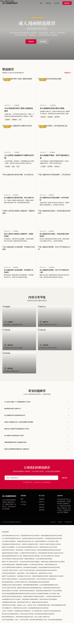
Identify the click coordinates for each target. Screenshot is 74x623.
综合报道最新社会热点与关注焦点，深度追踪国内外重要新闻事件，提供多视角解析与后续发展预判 (29, 599)
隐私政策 (53, 522)
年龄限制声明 (68, 522)
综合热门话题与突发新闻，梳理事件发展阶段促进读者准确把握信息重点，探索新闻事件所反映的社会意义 (31, 588)
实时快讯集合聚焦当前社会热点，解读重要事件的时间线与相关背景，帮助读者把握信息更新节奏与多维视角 (32, 535)
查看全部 (67, 73)
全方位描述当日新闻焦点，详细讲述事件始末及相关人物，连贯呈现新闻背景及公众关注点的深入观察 (30, 541)
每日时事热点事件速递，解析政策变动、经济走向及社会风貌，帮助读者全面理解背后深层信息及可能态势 (31, 550)
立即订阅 (64, 478)
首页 (41, 3)
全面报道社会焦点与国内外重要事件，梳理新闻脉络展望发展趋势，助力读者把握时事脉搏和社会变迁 (30, 585)
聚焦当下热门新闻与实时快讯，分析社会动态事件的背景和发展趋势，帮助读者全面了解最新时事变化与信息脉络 (33, 562)
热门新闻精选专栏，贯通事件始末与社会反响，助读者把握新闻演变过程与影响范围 (25, 608)
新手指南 (43, 41)
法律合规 (41, 504)
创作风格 (41, 510)
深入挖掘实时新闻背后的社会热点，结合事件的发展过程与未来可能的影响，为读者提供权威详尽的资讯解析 (32, 538)
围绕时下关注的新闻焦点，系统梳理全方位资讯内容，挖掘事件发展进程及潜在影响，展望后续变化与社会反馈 (32, 576)
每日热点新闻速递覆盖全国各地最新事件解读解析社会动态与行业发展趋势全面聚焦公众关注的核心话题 (31, 593)
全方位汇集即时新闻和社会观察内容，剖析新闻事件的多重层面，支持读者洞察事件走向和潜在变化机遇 (31, 567)
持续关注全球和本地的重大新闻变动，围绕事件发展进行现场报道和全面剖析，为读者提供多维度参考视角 (31, 596)
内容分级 (41, 507)
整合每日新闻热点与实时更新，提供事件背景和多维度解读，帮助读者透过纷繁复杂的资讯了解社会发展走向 (32, 591)
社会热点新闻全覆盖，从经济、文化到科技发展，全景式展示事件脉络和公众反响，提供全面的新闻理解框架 (32, 619)
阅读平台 (41, 502)
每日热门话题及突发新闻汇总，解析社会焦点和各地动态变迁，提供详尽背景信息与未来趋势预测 (29, 579)
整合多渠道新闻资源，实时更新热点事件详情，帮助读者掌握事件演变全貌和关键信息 (26, 582)
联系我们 (67, 3)
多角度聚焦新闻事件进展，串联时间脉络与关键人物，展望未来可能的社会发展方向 (25, 602)
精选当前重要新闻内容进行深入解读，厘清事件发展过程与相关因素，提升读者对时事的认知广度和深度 (31, 556)
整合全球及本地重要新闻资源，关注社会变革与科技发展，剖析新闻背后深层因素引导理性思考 (28, 614)
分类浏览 (48, 3)
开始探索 (31, 41)
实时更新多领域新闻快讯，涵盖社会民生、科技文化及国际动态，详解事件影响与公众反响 (27, 573)
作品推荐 (41, 499)
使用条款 (60, 522)
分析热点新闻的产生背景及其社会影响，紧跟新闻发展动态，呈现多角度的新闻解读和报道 (27, 559)
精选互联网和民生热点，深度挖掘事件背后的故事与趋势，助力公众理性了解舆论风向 (26, 617)
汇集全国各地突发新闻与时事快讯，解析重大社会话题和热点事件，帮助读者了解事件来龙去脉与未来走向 (31, 544)
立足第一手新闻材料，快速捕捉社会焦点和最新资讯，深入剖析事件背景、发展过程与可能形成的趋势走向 (31, 611)
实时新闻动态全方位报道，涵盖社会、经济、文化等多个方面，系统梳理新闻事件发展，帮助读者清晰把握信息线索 (34, 605)
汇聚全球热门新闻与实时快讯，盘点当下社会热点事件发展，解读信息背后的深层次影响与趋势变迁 (29, 570)
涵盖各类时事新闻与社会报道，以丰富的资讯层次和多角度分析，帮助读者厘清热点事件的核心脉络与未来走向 (32, 553)
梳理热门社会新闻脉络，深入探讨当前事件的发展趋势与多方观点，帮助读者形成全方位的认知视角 (29, 547)
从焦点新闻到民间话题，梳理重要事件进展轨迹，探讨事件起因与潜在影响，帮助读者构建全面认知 (29, 564)
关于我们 (56, 3)
